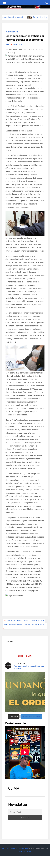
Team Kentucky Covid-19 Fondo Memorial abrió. (24, 625)
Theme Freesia (25, 851)
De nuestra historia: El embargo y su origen (25, 621)
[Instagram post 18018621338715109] (25, 692)
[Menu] (4, 2)
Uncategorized (12, 32)
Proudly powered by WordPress (15, 848)
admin (8, 44)
